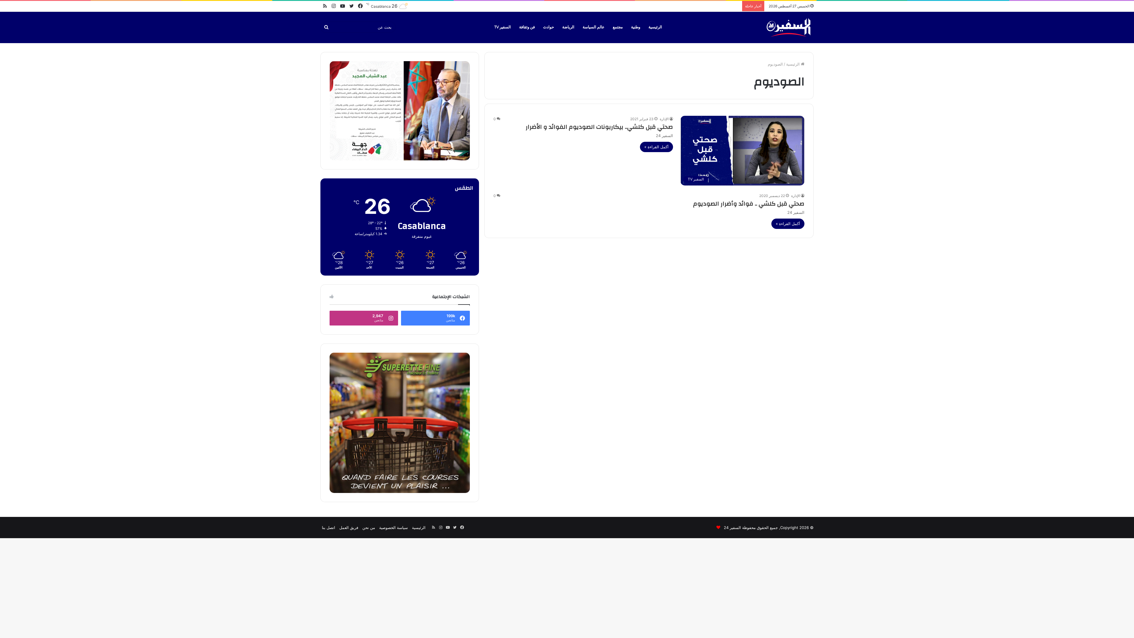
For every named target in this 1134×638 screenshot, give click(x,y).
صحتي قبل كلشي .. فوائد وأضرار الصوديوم (748, 203)
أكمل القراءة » (656, 146)
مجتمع (618, 27)
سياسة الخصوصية (393, 527)
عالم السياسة (594, 27)
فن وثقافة (527, 27)
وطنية (635, 27)
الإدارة (664, 119)
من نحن (368, 527)
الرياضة (568, 27)
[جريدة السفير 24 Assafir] (788, 27)
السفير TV (502, 27)
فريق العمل (348, 527)
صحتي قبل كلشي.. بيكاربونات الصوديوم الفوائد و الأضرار (599, 126)
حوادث (548, 27)
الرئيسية (655, 27)
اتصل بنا (328, 527)
